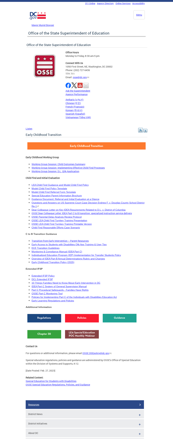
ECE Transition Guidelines (45, 248)
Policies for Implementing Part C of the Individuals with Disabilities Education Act (74, 297)
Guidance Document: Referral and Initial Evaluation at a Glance (65, 199)
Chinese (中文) (73, 103)
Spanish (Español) (75, 113)
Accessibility (138, 3)
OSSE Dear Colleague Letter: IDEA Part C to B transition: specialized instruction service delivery (82, 213)
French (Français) (75, 106)
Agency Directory (105, 3)
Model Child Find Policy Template (49, 188)
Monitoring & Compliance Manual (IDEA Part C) (57, 251)
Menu (139, 14)
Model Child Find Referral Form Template (54, 192)
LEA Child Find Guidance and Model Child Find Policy (60, 185)
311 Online (90, 3)
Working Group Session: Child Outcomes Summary (58, 164)
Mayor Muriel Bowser (43, 25)
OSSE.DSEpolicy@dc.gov (95, 353)
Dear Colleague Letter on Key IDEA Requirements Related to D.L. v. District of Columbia (79, 209)
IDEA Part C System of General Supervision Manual (59, 286)
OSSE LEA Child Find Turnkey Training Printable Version (62, 224)
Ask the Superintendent (78, 90)
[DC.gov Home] (37, 19)
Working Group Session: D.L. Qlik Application (55, 171)
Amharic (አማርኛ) (74, 99)
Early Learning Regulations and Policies (53, 300)
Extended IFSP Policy (43, 275)
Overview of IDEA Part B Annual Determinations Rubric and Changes (68, 258)
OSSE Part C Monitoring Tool (47, 293)
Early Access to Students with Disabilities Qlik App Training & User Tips (69, 244)
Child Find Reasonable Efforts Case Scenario (56, 227)
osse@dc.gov (80, 77)
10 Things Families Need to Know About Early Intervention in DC (66, 283)
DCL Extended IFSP (42, 279)
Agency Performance (77, 94)
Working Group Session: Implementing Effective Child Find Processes (68, 167)
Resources (33, 404)
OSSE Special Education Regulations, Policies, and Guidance (58, 384)
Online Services (123, 3)
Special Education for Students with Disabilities (51, 381)
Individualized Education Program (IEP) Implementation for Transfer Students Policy (76, 255)
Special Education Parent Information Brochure (57, 195)
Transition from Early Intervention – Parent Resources (60, 240)
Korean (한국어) (74, 110)
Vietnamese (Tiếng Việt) (78, 117)
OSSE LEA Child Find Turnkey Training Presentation (59, 220)
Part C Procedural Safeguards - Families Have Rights (60, 290)
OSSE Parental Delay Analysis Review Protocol (57, 217)
